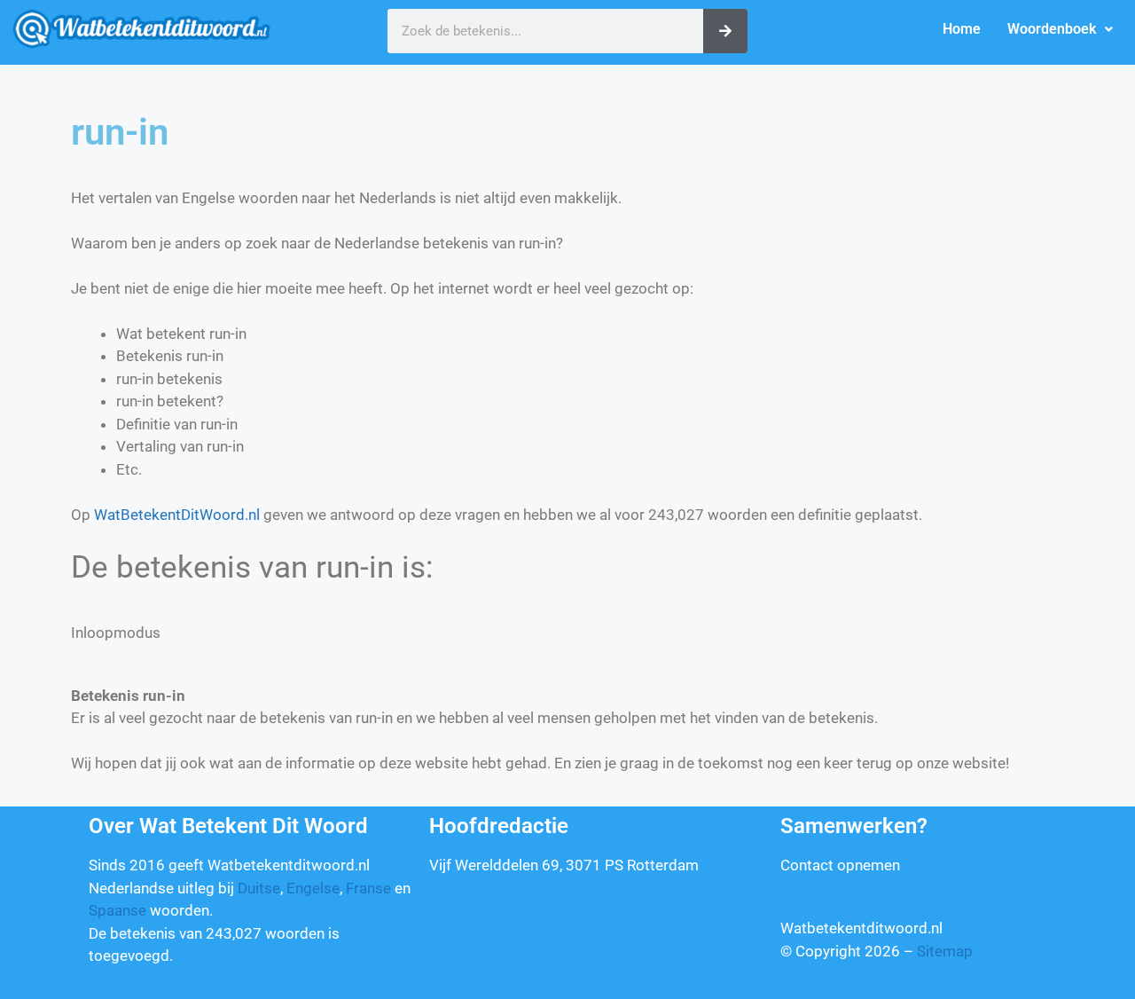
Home (962, 28)
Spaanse (117, 910)
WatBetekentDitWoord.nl (177, 514)
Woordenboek (1051, 28)
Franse (368, 888)
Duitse (259, 888)
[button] (1060, 29)
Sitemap (945, 951)
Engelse (313, 888)
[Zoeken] (725, 31)
